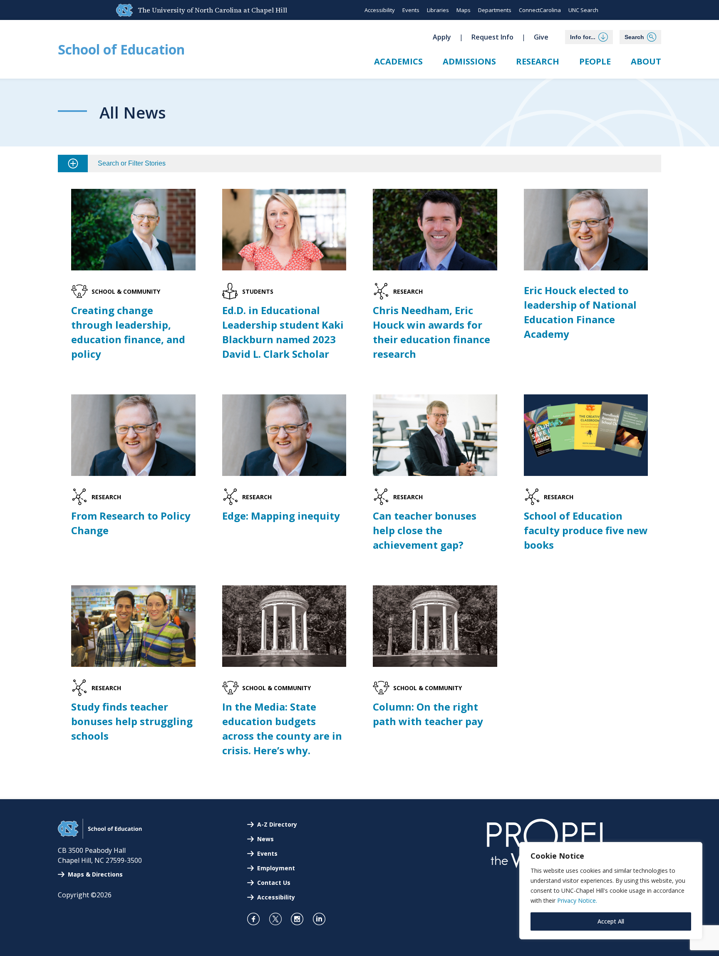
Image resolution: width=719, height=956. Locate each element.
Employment (276, 868)
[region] (610, 890)
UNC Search (583, 10)
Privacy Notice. (577, 900)
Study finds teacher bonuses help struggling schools (132, 721)
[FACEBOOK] (257, 919)
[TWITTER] (279, 919)
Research (537, 61)
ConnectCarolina (540, 10)
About (646, 61)
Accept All (611, 921)
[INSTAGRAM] (300, 919)
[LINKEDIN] (322, 919)
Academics (398, 61)
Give (541, 37)
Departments (494, 10)
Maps (463, 10)
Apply (442, 37)
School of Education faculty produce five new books (586, 530)
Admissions (469, 61)
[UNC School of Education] (100, 836)
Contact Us (273, 883)
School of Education (121, 49)
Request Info (492, 37)
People (595, 61)
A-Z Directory (277, 824)
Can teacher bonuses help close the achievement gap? (424, 530)
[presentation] (133, 229)
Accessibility (379, 10)
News (265, 839)
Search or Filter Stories (132, 163)
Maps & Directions (95, 874)
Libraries (438, 10)
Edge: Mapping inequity (281, 516)
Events (410, 10)
